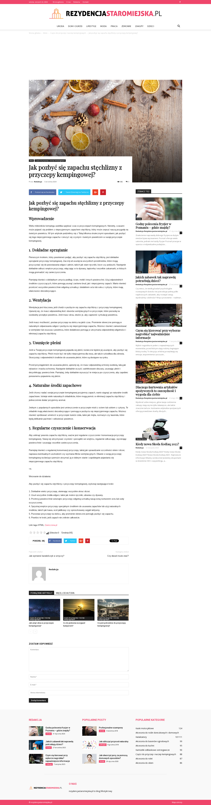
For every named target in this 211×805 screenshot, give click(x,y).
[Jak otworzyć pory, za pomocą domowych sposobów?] (89, 759)
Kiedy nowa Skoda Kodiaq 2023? (157, 444)
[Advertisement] (105, 56)
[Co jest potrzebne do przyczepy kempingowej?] (113, 610)
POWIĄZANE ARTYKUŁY (41, 593)
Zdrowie (126, 26)
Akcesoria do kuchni (145, 745)
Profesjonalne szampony (111, 728)
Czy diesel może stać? (118, 556)
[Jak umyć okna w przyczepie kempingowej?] (44, 610)
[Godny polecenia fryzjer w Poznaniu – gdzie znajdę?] (159, 208)
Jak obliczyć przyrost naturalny (113, 741)
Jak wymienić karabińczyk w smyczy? (46, 556)
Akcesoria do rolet (144, 758)
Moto (31, 161)
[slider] (37, 532)
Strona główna (58, 2)
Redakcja (38, 182)
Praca (114, 26)
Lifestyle (91, 26)
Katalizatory (141, 737)
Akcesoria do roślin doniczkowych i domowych (157, 732)
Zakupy (139, 26)
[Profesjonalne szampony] (89, 731)
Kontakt (86, 2)
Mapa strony (177, 802)
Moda (103, 26)
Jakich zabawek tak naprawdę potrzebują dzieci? (156, 279)
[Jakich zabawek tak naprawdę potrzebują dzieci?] (159, 262)
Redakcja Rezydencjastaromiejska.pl (151, 231)
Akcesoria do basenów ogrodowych (152, 741)
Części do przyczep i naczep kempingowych (50, 161)
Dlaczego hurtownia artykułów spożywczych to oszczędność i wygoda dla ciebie (156, 390)
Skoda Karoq (141, 439)
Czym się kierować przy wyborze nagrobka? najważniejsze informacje (158, 334)
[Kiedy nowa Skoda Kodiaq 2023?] (159, 428)
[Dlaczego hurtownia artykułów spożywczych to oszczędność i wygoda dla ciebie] (159, 372)
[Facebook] (180, 2)
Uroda (60, 26)
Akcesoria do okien (144, 763)
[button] (178, 26)
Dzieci (150, 26)
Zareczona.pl (51, 525)
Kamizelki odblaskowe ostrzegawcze (153, 750)
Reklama (76, 2)
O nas (68, 2)
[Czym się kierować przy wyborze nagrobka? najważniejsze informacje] (159, 315)
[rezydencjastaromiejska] (105, 13)
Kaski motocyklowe (145, 728)
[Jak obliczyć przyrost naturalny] (89, 745)
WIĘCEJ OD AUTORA (65, 593)
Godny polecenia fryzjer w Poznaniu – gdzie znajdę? (153, 225)
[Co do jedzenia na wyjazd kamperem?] (78, 610)
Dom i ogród (75, 26)
